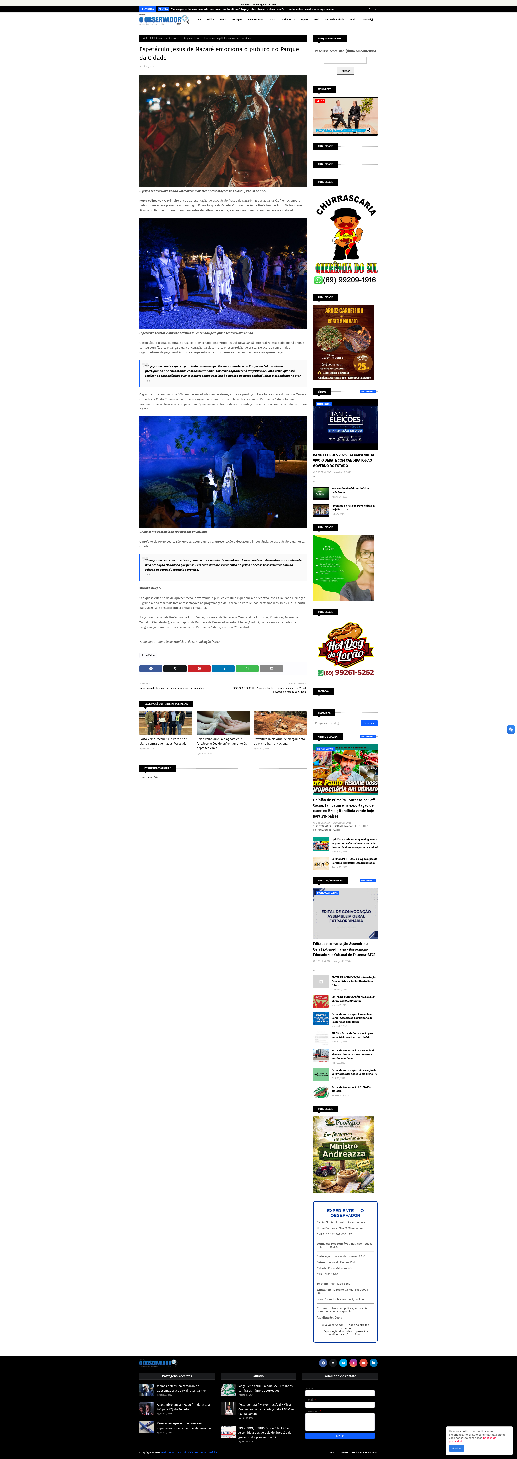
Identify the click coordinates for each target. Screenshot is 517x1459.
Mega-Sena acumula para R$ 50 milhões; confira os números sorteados (265, 1388)
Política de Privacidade (365, 1452)
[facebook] (323, 1363)
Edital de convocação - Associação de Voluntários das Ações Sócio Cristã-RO (354, 1072)
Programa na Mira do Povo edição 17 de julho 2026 (353, 507)
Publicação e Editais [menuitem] (334, 19)
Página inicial (149, 38)
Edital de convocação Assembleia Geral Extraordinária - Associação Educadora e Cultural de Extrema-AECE (344, 949)
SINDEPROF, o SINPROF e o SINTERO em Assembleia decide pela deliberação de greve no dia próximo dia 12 (264, 1432)
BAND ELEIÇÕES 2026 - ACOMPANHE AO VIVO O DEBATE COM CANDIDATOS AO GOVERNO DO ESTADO (344, 460)
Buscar (345, 70)
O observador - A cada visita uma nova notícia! (189, 1452)
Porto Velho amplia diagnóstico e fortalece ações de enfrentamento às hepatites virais (222, 743)
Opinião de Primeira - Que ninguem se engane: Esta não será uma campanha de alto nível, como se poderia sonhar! (355, 843)
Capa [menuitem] (199, 19)
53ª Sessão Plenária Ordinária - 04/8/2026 (350, 490)
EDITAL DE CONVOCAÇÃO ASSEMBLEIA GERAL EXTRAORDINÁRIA (353, 998)
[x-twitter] (333, 1363)
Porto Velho (165, 38)
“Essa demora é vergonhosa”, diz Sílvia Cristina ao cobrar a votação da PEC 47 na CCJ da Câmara (266, 1409)
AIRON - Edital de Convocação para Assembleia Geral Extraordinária (352, 1035)
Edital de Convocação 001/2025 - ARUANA (351, 1089)
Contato (343, 1452)
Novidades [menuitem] (286, 19)
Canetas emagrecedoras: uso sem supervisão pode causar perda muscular (184, 1426)
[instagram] (353, 1363)
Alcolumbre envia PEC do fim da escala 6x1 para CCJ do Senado (183, 1407)
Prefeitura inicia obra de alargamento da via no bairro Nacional (279, 741)
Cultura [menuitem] (272, 19)
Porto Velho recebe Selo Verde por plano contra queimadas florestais (163, 741)
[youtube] (363, 1363)
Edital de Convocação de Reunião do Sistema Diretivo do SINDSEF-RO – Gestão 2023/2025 (353, 1054)
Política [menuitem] (210, 19)
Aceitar (456, 1448)
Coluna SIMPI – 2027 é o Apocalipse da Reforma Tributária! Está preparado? (354, 861)
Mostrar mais (367, 392)
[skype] (343, 1363)
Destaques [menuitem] (237, 19)
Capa (331, 1452)
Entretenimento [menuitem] (255, 19)
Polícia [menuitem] (223, 19)
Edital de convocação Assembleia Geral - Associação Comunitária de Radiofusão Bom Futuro (352, 1017)
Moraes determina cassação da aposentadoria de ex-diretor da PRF (181, 1388)
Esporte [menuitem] (304, 19)
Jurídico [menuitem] (353, 19)
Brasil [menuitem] (316, 19)
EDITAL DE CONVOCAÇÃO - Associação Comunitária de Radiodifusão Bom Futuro (354, 981)
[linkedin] (374, 1363)
